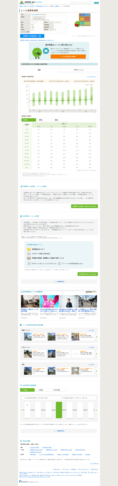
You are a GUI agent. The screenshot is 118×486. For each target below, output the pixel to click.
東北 (24, 476)
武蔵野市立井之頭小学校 (36, 449)
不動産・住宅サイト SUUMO (26, 6)
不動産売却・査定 (35, 475)
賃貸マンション (43, 472)
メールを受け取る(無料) (68, 56)
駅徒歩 (56, 120)
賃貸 (38, 472)
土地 (95, 472)
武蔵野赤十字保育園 (77, 454)
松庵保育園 (33, 454)
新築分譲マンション (69, 472)
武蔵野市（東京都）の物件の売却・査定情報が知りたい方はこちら (37, 40)
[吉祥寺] (59, 410)
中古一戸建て (91, 472)
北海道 (20, 476)
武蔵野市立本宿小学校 (35, 452)
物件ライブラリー (61, 475)
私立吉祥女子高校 (34, 447)
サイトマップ (65, 469)
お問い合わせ (94, 469)
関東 (26, 476)
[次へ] (96, 336)
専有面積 (25, 120)
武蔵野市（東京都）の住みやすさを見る (84, 206)
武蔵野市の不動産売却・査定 (32, 36)
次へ (96, 410)
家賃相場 (62, 472)
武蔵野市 (57, 6)
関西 (38, 476)
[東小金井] (91, 410)
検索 (97, 2)
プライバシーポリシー (83, 469)
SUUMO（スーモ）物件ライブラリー (31, 2)
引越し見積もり (47, 475)
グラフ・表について (91, 76)
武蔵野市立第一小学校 (51, 449)
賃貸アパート (50, 472)
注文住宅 (21, 475)
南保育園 (87, 454)
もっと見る (91, 330)
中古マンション (77, 472)
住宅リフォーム (27, 475)
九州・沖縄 (47, 476)
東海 (36, 476)
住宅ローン (54, 475)
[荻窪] (38, 410)
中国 (44, 476)
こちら (78, 424)
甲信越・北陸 (31, 476)
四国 (41, 476)
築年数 (40, 120)
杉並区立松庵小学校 (80, 449)
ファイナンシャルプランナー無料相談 (74, 475)
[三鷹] (70, 410)
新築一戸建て (84, 472)
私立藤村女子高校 (47, 447)
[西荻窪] (48, 410)
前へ (21, 410)
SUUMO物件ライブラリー (42, 6)
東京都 (51, 6)
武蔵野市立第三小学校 (66, 449)
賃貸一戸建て (56, 472)
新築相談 (41, 475)
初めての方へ (57, 469)
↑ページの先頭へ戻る (94, 463)
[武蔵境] (80, 410)
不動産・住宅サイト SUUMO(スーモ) (27, 472)
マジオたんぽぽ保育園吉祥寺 (46, 454)
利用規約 (73, 469)
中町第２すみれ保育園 (62, 454)
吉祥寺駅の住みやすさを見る (87, 274)
